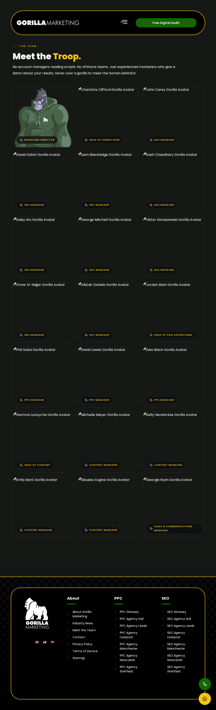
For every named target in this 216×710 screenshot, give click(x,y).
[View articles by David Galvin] (50, 204)
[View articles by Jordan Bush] (179, 334)
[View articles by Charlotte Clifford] (124, 139)
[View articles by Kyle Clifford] (49, 139)
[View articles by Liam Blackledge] (122, 204)
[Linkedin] (22, 642)
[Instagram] (29, 642)
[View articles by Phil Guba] (44, 399)
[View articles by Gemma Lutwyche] (59, 464)
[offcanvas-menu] (127, 20)
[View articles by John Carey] (177, 139)
